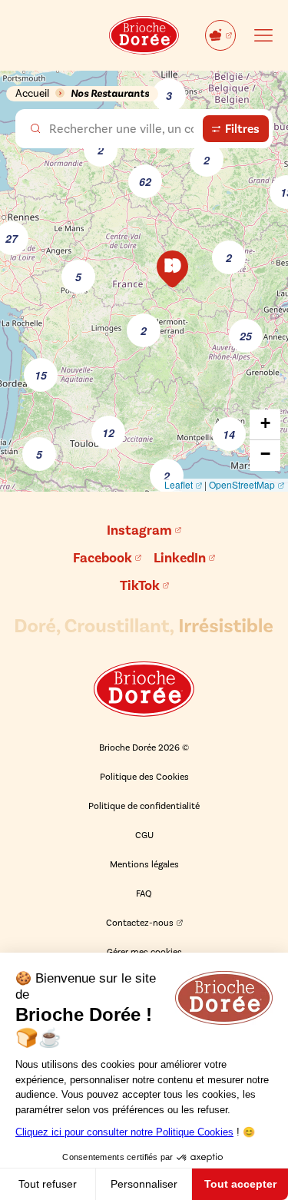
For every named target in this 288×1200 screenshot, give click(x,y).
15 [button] (41, 375)
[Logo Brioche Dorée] (144, 689)
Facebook (102, 557)
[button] (172, 268)
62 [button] (145, 181)
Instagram (139, 530)
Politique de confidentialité (144, 806)
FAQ (144, 893)
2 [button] (101, 149)
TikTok (140, 585)
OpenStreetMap (242, 484)
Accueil (32, 93)
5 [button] (39, 454)
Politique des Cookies (144, 776)
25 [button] (246, 335)
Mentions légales (144, 864)
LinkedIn (180, 557)
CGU (144, 835)
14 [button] (229, 434)
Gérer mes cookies (144, 951)
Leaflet (178, 484)
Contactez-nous (140, 922)
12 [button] (108, 432)
